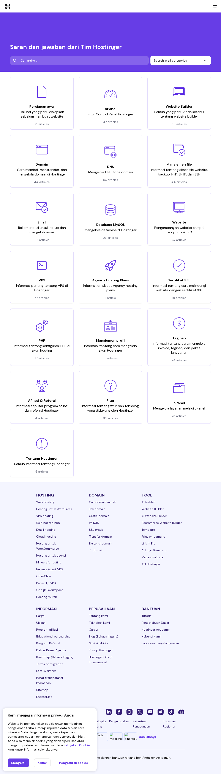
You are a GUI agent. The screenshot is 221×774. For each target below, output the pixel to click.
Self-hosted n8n (48, 523)
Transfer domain (100, 536)
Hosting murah (46, 597)
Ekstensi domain (100, 543)
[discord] (181, 711)
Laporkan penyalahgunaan (160, 643)
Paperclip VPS (46, 583)
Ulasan (41, 623)
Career (93, 629)
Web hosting (45, 502)
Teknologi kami (99, 623)
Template (148, 530)
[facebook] (119, 711)
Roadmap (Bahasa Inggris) (54, 657)
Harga (40, 616)
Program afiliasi (47, 629)
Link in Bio (148, 543)
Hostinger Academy (156, 629)
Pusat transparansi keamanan (49, 680)
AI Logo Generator (155, 550)
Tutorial (147, 616)
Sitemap (42, 690)
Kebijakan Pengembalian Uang (112, 723)
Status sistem (46, 671)
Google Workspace (49, 590)
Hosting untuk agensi (51, 555)
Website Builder (153, 509)
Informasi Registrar (169, 723)
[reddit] (160, 711)
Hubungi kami (151, 636)
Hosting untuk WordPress (54, 509)
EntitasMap (44, 697)
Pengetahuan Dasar (155, 623)
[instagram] (129, 711)
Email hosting (45, 530)
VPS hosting (44, 516)
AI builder (148, 502)
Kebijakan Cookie (77, 745)
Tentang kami (98, 616)
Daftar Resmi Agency (51, 650)
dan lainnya (147, 737)
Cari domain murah (102, 502)
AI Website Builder (154, 516)
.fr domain (96, 550)
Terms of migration (49, 664)
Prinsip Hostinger (101, 650)
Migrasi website (153, 557)
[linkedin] (108, 711)
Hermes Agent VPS (49, 569)
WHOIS (94, 523)
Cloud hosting (46, 536)
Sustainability (98, 643)
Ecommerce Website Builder (162, 523)
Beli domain (97, 509)
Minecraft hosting (48, 562)
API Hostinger (151, 564)
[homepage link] (7, 6)
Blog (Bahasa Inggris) (103, 636)
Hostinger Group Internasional (100, 659)
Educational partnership (53, 636)
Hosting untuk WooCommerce (47, 546)
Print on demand (153, 536)
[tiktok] (170, 711)
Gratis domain (99, 516)
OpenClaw (43, 576)
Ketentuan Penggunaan (141, 723)
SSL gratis (96, 530)
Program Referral (48, 643)
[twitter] (139, 711)
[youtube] (150, 711)
